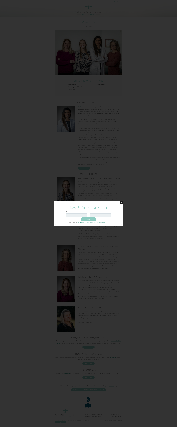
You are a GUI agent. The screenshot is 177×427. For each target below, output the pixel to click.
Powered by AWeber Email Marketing (96, 222)
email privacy (80, 222)
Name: (67, 212)
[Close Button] (121, 202)
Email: (91, 212)
